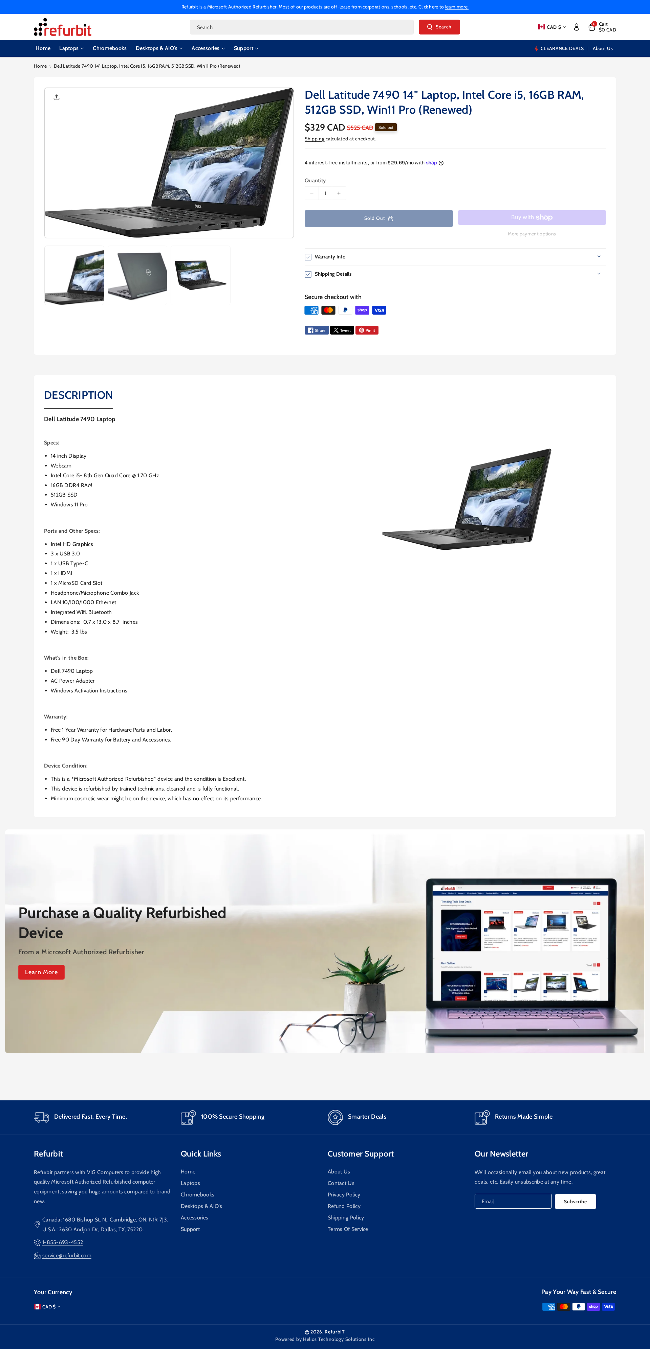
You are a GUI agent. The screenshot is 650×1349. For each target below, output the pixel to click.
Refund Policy (344, 1206)
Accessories (194, 1217)
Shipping (315, 139)
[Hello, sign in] (576, 27)
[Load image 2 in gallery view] (138, 275)
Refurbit (48, 1154)
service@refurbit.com (66, 1255)
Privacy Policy (344, 1194)
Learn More (41, 972)
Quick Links (201, 1154)
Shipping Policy (346, 1217)
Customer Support (361, 1154)
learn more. (457, 7)
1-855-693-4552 (62, 1242)
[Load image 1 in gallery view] (74, 275)
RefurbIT (335, 1332)
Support (190, 1229)
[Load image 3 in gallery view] (201, 275)
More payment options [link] (532, 234)
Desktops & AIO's (201, 1206)
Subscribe (575, 1201)
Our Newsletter (501, 1154)
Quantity (315, 180)
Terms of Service (348, 1229)
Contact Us (341, 1183)
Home (40, 66)
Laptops (190, 1183)
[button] (601, 27)
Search (444, 27)
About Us (339, 1171)
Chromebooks (197, 1194)
